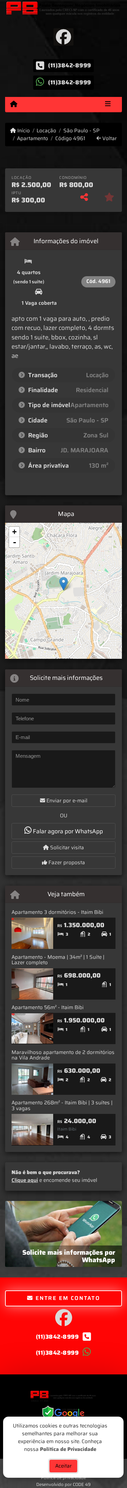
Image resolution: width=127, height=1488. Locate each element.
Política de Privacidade (68, 1449)
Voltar (109, 139)
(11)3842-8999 (69, 65)
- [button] (14, 542)
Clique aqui (25, 1180)
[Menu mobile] (13, 104)
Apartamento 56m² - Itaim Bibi (48, 1007)
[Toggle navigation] (108, 104)
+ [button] (14, 532)
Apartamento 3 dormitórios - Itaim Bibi (57, 912)
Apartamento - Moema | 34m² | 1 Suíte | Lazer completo (58, 960)
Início (23, 131)
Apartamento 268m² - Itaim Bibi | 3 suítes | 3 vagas (62, 1106)
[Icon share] (63, 37)
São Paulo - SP (81, 131)
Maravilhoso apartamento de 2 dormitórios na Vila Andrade (63, 1055)
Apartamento (32, 139)
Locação (46, 131)
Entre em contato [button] (66, 1298)
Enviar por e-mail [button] (66, 801)
